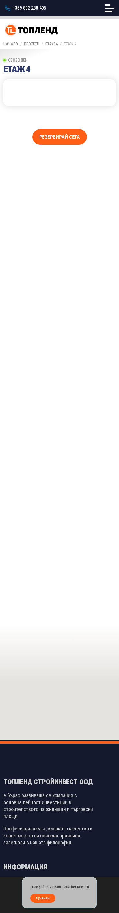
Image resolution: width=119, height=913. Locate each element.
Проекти (31, 44)
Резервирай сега (59, 137)
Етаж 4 (51, 44)
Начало (10, 44)
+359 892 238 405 (29, 8)
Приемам (43, 898)
